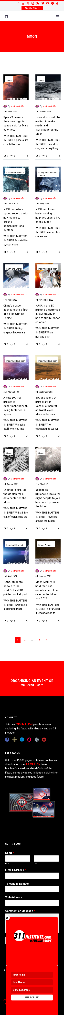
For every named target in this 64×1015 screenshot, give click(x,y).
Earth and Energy (14, 269)
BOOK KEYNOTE (32, 8)
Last (36, 863)
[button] (27, 155)
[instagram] (14, 740)
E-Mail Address (15, 870)
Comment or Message (20, 910)
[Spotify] (52, 3)
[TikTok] (57, 3)
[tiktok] (29, 740)
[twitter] (37, 740)
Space (9, 80)
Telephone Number (17, 883)
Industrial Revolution (47, 269)
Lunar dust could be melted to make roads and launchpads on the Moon (47, 125)
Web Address (13, 897)
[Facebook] (18, 3)
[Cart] (6, 16)
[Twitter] (27, 3)
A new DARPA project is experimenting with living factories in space (15, 406)
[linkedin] (22, 740)
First (7, 863)
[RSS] (37, 3)
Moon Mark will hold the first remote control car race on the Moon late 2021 (47, 590)
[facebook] (7, 740)
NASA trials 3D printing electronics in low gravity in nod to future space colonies (47, 314)
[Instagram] (32, 3)
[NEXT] (46, 640)
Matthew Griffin (17, 106)
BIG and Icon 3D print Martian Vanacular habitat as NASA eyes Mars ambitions (46, 406)
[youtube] (44, 740)
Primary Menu (58, 16)
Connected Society (15, 173)
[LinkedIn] (23, 3)
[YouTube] (47, 3)
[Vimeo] (42, 3)
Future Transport (45, 545)
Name (9, 852)
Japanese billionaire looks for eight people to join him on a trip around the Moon (47, 498)
